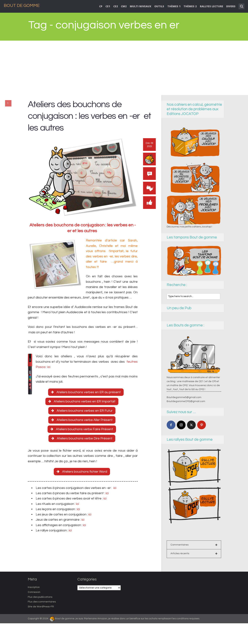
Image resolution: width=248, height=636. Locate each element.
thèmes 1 (173, 6)
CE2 (115, 6)
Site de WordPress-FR (41, 606)
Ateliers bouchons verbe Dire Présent (84, 438)
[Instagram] (181, 425)
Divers (230, 6)
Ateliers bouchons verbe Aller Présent (85, 420)
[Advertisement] (124, 67)
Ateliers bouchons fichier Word (84, 471)
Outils (159, 6)
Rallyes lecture (211, 6)
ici (114, 488)
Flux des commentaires (42, 601)
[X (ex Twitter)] (191, 425)
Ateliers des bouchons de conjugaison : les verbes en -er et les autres (89, 116)
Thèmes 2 (190, 6)
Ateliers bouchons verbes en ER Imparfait (84, 401)
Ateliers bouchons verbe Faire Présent (84, 429)
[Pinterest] (201, 425)
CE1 (107, 6)
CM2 (124, 6)
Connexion (34, 592)
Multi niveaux (140, 6)
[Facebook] (171, 425)
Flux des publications (40, 597)
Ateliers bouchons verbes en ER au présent (88, 392)
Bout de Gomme (22, 5)
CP (100, 6)
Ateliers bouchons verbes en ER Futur (85, 410)
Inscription (34, 587)
